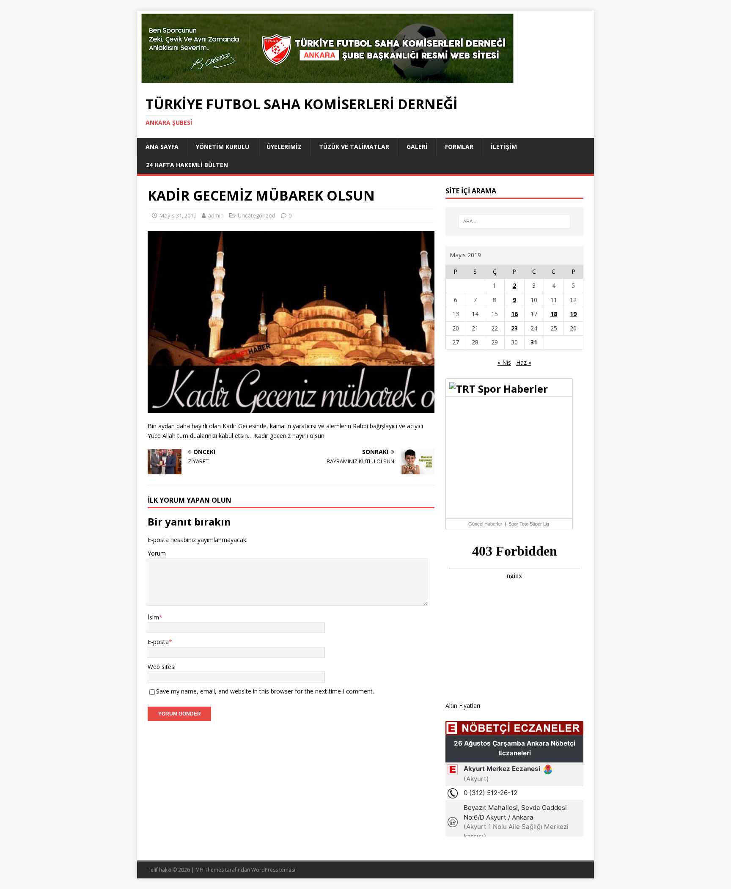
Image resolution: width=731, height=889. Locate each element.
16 (514, 314)
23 (514, 328)
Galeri (417, 147)
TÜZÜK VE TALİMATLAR (354, 147)
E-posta (158, 642)
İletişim (504, 147)
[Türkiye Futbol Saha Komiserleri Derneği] (327, 82)
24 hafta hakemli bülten (187, 165)
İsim (153, 617)
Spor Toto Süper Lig (528, 523)
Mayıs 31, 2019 (177, 215)
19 (573, 314)
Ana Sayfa (162, 147)
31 (533, 342)
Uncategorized (256, 215)
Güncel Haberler (485, 523)
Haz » (523, 362)
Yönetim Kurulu (222, 147)
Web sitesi (162, 667)
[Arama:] (514, 221)
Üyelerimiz (284, 147)
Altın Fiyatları (462, 706)
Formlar (459, 147)
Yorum (157, 553)
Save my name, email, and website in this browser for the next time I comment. (265, 691)
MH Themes (209, 869)
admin (216, 215)
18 (553, 314)
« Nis (504, 362)
